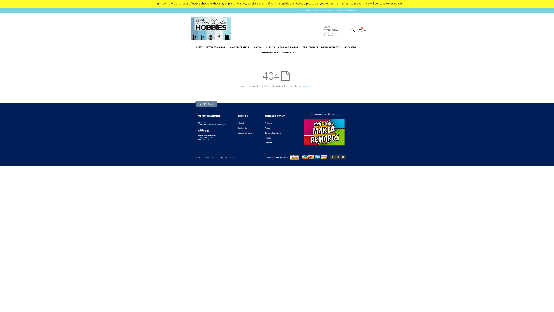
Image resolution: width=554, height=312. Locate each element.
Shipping (268, 123)
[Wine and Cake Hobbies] (211, 28)
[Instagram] (337, 157)
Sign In (317, 10)
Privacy (268, 137)
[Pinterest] (343, 157)
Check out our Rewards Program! (324, 114)
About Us (241, 123)
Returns (268, 128)
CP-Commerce (282, 157)
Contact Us (328, 10)
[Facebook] (332, 157)
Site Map (268, 142)
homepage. (307, 85)
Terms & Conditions (273, 133)
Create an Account (345, 10)
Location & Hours (245, 133)
